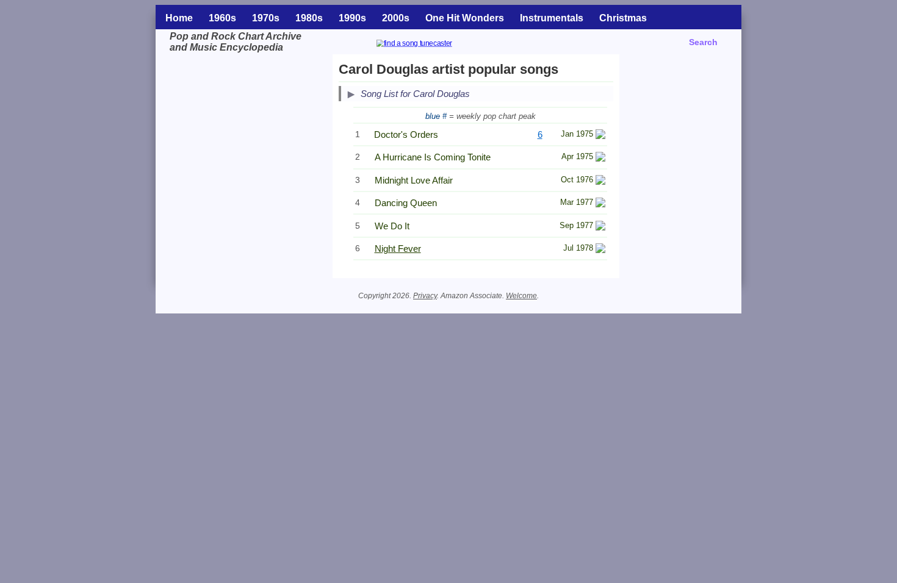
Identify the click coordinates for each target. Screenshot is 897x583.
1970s (265, 18)
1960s (222, 18)
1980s (309, 18)
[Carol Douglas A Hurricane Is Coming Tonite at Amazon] (600, 158)
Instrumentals (551, 18)
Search (703, 42)
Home (179, 18)
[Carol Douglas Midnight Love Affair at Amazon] (600, 181)
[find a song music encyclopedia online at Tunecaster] (428, 45)
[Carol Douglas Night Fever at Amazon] (600, 250)
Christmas (623, 18)
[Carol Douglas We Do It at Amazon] (600, 227)
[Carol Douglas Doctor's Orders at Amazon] (600, 136)
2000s (395, 18)
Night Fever (398, 248)
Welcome (521, 296)
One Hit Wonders (464, 18)
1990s (352, 18)
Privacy (425, 296)
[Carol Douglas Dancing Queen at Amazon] (600, 204)
